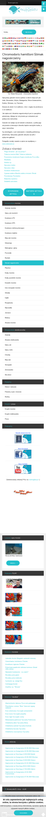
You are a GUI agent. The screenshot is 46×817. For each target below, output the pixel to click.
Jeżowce (8, 313)
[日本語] (33, 38)
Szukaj (29, 32)
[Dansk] (17, 38)
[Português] (41, 38)
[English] (3, 38)
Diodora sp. (8, 162)
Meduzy (7, 318)
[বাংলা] (35, 43)
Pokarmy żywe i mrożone (13, 392)
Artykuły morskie (10, 208)
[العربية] (5, 38)
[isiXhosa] (17, 49)
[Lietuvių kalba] (19, 41)
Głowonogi (8, 243)
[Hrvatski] (13, 38)
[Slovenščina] (25, 41)
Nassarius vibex (9, 168)
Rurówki (7, 258)
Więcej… (13, 563)
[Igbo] (3, 46)
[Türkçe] (43, 41)
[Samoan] (9, 49)
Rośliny (7, 397)
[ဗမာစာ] (25, 46)
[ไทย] (41, 41)
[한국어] (35, 38)
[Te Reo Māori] (15, 46)
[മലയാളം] (29, 46)
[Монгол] (17, 46)
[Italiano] (31, 38)
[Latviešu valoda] (17, 41)
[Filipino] (11, 41)
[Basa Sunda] (33, 46)
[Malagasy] (27, 46)
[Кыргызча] (3, 49)
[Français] (23, 38)
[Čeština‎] (15, 38)
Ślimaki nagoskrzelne (12, 263)
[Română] (43, 38)
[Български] (7, 38)
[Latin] (13, 46)
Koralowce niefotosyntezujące (14, 228)
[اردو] (33, 43)
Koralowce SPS (10, 223)
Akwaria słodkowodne (12, 340)
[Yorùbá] (23, 46)
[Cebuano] (39, 43)
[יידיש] (21, 43)
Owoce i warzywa (10, 387)
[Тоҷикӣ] (35, 46)
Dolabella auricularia (10, 181)
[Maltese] (39, 41)
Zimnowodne (9, 370)
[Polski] (39, 38)
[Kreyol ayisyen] (31, 43)
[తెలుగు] (21, 46)
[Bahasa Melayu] (7, 43)
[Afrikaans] (5, 43)
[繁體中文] (11, 38)
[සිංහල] (31, 46)
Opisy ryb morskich (11, 213)
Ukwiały (7, 293)
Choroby (7, 355)
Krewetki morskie (10, 283)
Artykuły (7, 335)
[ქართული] (29, 43)
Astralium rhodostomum (12, 170)
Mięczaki (8, 360)
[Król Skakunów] (23, 22)
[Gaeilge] (11, 43)
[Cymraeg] (13, 43)
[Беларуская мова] (15, 43)
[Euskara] (27, 43)
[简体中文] (9, 38)
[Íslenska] (17, 43)
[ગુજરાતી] (43, 43)
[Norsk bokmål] (37, 38)
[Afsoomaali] (19, 46)
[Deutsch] (25, 38)
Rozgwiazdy (9, 303)
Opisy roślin (9, 350)
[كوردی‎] (43, 46)
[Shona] (13, 49)
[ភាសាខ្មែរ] (9, 46)
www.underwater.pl (8, 144)
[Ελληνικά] (27, 38)
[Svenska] (7, 41)
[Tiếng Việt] (29, 41)
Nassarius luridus (9, 165)
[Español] (5, 41)
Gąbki (7, 298)
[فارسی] (3, 43)
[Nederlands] (19, 38)
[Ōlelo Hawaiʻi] (41, 46)
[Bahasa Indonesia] (15, 41)
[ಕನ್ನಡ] (7, 46)
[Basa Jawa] (5, 46)
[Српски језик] (21, 41)
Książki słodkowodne (12, 414)
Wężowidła (8, 308)
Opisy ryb (8, 345)
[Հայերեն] (23, 43)
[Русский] (3, 41)
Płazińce (7, 268)
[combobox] (11, 32)
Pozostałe (8, 253)
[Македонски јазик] (19, 43)
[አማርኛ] (39, 46)
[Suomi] (21, 38)
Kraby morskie (9, 273)
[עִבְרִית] (13, 41)
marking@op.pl (33, 479)
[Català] (9, 41)
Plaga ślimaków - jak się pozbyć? (15, 151)
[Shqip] (31, 41)
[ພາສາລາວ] (11, 46)
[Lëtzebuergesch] (5, 49)
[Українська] (27, 41)
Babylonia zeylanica (10, 179)
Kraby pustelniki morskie (13, 278)
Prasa (7, 419)
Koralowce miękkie (11, 233)
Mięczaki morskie (10, 238)
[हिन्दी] (29, 38)
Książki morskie (10, 409)
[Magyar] (37, 41)
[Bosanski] (37, 43)
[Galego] (35, 41)
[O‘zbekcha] (37, 46)
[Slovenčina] (23, 41)
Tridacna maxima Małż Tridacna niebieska (18, 154)
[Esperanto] (41, 43)
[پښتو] (7, 49)
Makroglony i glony (11, 248)
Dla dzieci (8, 375)
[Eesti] (33, 41)
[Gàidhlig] (11, 49)
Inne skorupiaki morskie (12, 288)
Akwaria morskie (10, 323)
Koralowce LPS (10, 218)
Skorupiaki (8, 365)
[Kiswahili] (9, 43)
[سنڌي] (15, 49)
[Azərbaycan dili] (25, 43)
